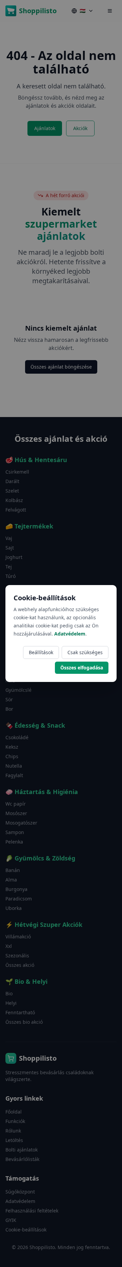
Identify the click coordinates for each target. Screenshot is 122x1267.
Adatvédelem (69, 633)
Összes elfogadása (81, 667)
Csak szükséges (85, 652)
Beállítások (41, 652)
